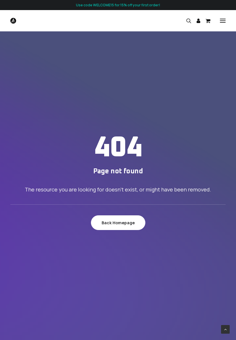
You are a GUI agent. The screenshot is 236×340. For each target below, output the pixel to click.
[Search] (186, 20)
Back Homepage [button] (118, 222)
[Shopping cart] (205, 20)
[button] (223, 20)
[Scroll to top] (225, 329)
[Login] (195, 20)
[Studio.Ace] (13, 21)
